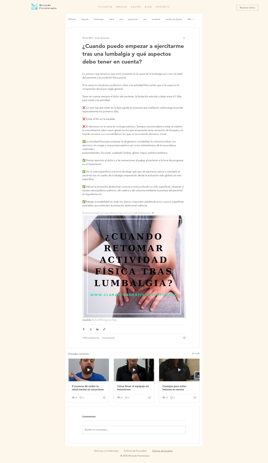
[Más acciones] (184, 38)
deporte (85, 19)
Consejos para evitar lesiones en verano (174, 388)
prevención (133, 19)
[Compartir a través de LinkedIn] (97, 329)
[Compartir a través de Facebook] (83, 329)
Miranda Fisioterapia (48, 6)
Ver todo (196, 353)
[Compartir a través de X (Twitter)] (90, 329)
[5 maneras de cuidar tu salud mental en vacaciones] (89, 370)
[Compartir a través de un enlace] (104, 329)
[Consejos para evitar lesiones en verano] (179, 370)
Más (189, 19)
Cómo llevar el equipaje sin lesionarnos (133, 388)
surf (121, 19)
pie (145, 19)
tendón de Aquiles (174, 19)
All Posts (72, 19)
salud (111, 19)
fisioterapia (99, 19)
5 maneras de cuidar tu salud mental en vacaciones (88, 388)
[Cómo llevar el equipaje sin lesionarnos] (134, 370)
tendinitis (156, 19)
